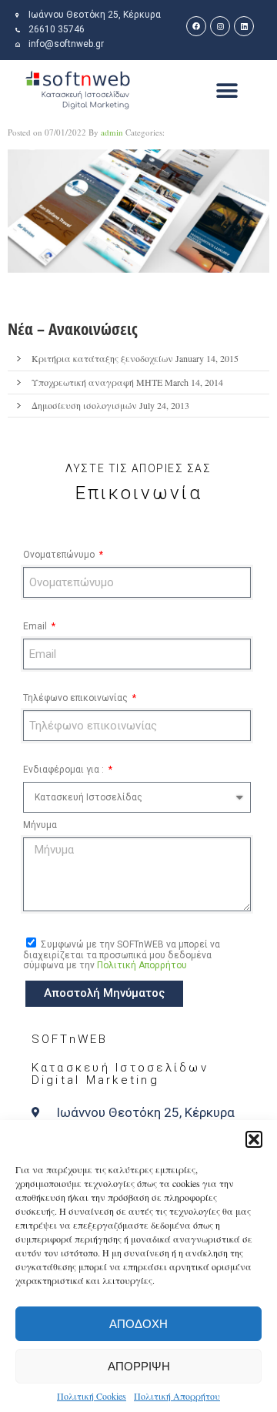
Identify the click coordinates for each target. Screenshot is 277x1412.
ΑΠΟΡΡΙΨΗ (139, 1366)
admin (112, 132)
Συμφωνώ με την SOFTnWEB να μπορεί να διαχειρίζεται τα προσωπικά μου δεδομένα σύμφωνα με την (121, 955)
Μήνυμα (40, 825)
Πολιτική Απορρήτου (177, 1395)
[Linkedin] (244, 26)
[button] (254, 1139)
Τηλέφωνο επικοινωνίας (76, 698)
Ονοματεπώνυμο (60, 554)
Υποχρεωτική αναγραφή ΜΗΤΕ (97, 382)
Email (36, 626)
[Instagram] (220, 26)
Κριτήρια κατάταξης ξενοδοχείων (102, 358)
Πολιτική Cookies (91, 1395)
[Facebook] (196, 26)
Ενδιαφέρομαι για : (64, 769)
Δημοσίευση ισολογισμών (84, 405)
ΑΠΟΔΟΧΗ (138, 1323)
